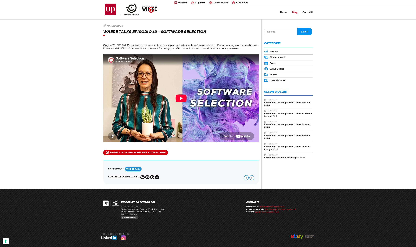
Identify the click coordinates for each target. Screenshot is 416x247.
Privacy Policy (130, 217)
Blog (295, 12)
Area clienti (242, 2)
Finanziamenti (277, 57)
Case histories (277, 80)
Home (283, 12)
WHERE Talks (133, 169)
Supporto (200, 2)
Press (272, 63)
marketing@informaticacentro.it (280, 209)
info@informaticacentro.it (272, 207)
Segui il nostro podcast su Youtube (136, 153)
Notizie (274, 51)
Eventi (273, 74)
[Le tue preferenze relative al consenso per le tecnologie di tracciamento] (6, 241)
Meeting (182, 2)
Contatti (307, 12)
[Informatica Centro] (111, 203)
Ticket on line (220, 2)
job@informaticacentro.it (267, 212)
